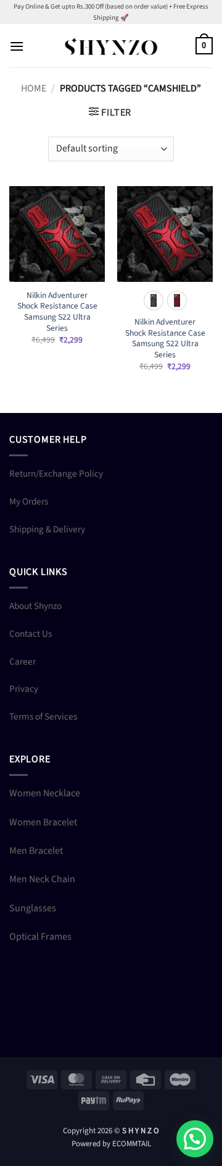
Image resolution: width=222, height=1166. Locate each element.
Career (22, 661)
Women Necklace (44, 793)
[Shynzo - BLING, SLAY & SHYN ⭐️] (111, 46)
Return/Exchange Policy (56, 473)
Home (33, 88)
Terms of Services (43, 716)
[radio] (153, 300)
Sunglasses (32, 908)
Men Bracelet (36, 850)
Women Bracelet (43, 822)
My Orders (28, 501)
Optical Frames (40, 936)
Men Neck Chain (42, 879)
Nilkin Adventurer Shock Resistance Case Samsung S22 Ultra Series (57, 312)
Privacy (23, 689)
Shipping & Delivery (47, 529)
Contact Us (30, 633)
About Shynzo (35, 606)
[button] (16, 46)
